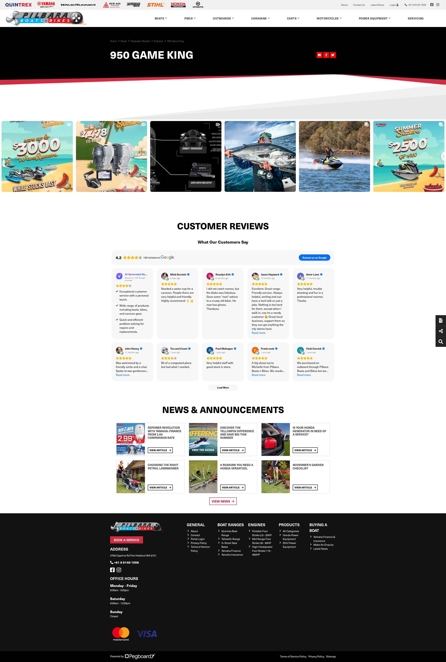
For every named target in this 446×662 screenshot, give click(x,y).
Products (289, 524)
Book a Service (126, 540)
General (196, 524)
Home (113, 41)
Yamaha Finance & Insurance (324, 539)
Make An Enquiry (323, 545)
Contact (195, 535)
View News (221, 501)
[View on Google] (164, 276)
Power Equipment (373, 18)
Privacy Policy (199, 543)
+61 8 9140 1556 (126, 562)
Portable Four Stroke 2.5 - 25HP (262, 533)
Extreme (158, 41)
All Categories (291, 531)
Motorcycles (328, 18)
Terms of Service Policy (293, 656)
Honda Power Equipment (290, 537)
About (344, 5)
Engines (256, 524)
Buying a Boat (318, 527)
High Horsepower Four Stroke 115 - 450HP (262, 550)
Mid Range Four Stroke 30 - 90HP (261, 541)
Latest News (377, 5)
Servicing (416, 18)
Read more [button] (259, 333)
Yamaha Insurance (232, 554)
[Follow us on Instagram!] (119, 571)
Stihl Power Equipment (289, 545)
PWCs (188, 18)
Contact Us (359, 5)
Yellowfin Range (230, 539)
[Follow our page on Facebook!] (432, 4)
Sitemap (331, 656)
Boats (159, 18)
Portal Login (198, 539)
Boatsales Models (140, 41)
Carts (292, 18)
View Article (158, 450)
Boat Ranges (230, 524)
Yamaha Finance (231, 551)
